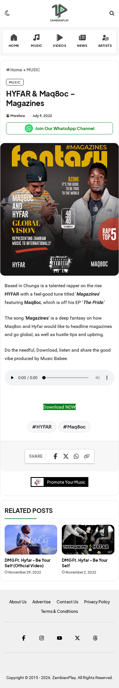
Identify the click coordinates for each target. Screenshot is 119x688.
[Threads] (95, 638)
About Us (18, 601)
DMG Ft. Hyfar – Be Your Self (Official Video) (27, 562)
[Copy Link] (86, 456)
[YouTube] (59, 638)
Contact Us (67, 601)
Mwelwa (17, 116)
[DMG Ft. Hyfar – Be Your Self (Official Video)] (31, 540)
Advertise (41, 601)
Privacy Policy (97, 601)
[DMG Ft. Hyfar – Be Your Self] (88, 540)
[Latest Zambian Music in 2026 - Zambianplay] (59, 12)
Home (16, 69)
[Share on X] (65, 456)
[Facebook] (23, 638)
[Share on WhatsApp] (76, 456)
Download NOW (59, 407)
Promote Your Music (66, 482)
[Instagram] (41, 638)
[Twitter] (77, 638)
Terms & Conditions (59, 611)
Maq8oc (76, 427)
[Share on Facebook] (55, 456)
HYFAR (44, 427)
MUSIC (33, 69)
